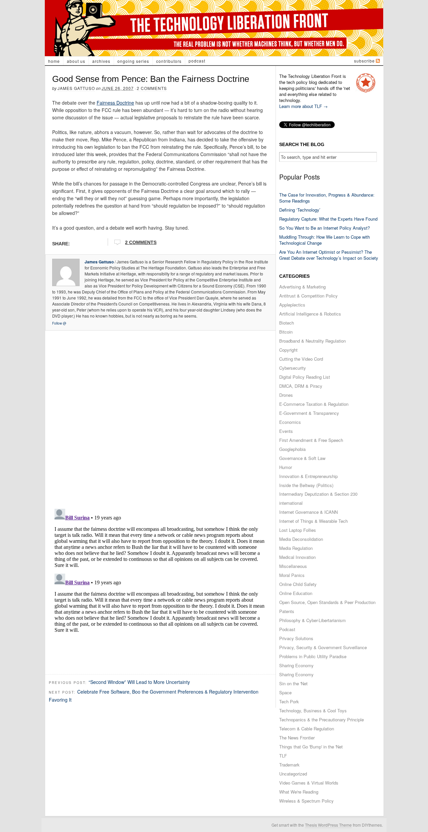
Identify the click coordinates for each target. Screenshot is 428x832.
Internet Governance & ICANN (308, 512)
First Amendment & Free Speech (311, 440)
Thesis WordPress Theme (328, 825)
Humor (285, 467)
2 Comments (152, 88)
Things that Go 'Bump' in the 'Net (311, 746)
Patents (286, 611)
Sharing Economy (296, 665)
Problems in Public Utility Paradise (312, 656)
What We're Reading (298, 792)
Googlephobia (292, 449)
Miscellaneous (293, 566)
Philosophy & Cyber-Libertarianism (312, 620)
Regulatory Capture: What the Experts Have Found (328, 219)
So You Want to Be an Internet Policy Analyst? (324, 228)
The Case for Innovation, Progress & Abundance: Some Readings (326, 198)
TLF (283, 755)
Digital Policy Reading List (304, 377)
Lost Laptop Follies (297, 530)
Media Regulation (296, 548)
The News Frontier (297, 737)
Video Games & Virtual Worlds (308, 783)
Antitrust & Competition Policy (308, 295)
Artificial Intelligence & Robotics (310, 314)
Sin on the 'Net (293, 683)
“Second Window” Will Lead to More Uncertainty (139, 682)
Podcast (197, 61)
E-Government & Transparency (309, 413)
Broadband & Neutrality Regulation (312, 341)
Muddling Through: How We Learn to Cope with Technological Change (324, 240)
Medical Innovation (297, 557)
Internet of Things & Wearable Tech (313, 521)
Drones (286, 395)
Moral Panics (292, 575)
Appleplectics (292, 305)
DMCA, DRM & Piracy (300, 386)
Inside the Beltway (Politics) (306, 485)
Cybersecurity (292, 368)
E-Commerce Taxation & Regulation (313, 404)
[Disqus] (160, 417)
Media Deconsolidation (301, 539)
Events (286, 431)
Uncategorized (293, 773)
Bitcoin (286, 332)
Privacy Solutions (296, 638)
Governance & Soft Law (302, 458)
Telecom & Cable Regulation (306, 728)
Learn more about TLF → (303, 106)
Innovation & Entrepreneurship (308, 476)
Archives (101, 61)
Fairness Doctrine (115, 102)
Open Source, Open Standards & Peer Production (327, 602)
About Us (76, 61)
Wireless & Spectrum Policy (306, 801)
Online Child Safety (298, 584)
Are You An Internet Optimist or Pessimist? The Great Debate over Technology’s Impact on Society (328, 255)
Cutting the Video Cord (301, 359)
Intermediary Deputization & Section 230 (318, 494)
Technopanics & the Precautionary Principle (321, 719)
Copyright (288, 350)
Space (285, 692)
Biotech (286, 323)
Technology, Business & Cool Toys (313, 710)
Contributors (169, 61)
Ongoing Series (133, 61)
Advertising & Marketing (302, 286)
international (291, 503)
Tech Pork (289, 701)
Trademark (289, 764)
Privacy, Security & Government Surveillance (323, 647)
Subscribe (364, 61)
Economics (290, 422)
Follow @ (59, 323)
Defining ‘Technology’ (299, 210)
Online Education (295, 593)
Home (54, 61)
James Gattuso (76, 88)
